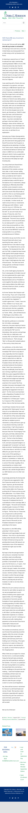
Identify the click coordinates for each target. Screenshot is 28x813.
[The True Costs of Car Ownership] (21, 732)
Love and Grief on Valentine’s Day (22, 752)
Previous (17, 31)
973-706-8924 (13, 2)
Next (23, 31)
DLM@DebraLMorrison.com (14, 4)
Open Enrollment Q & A (22, 777)
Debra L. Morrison (8, 717)
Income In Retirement (12, 719)
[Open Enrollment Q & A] (7, 732)
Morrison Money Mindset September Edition (22, 766)
